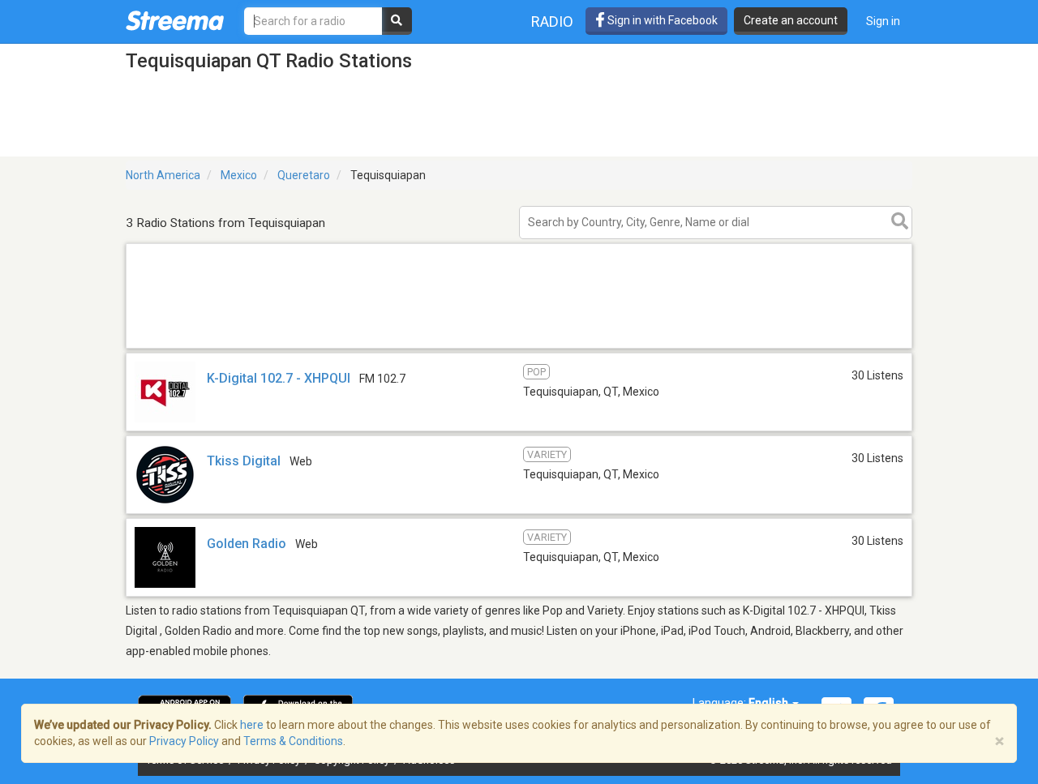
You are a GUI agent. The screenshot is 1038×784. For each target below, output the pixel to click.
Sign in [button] (883, 21)
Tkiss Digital (245, 461)
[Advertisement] (519, 347)
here (252, 724)
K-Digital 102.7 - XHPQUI (278, 378)
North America (163, 175)
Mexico (239, 175)
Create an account (791, 20)
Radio (552, 21)
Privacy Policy (184, 741)
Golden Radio (246, 543)
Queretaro (303, 175)
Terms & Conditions (293, 741)
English (769, 702)
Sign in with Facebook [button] (661, 20)
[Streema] (175, 20)
